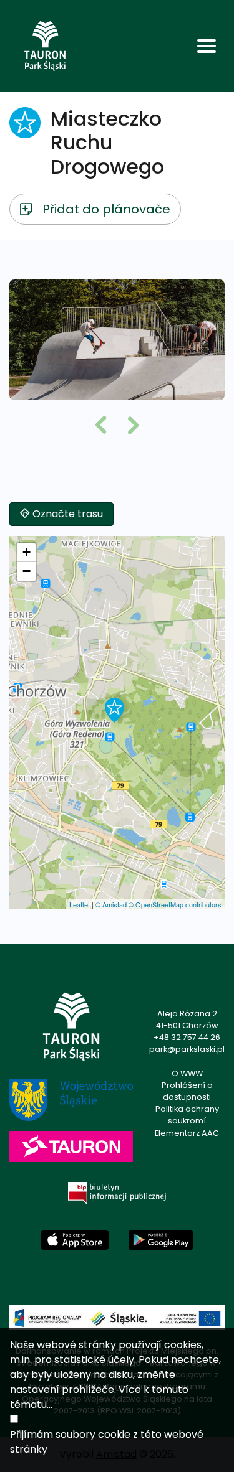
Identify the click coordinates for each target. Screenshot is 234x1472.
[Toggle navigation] (206, 46)
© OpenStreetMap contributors (175, 904)
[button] (101, 426)
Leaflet (79, 904)
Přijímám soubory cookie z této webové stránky (106, 1441)
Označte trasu (66, 514)
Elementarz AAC (187, 1133)
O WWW (187, 1073)
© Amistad (111, 904)
